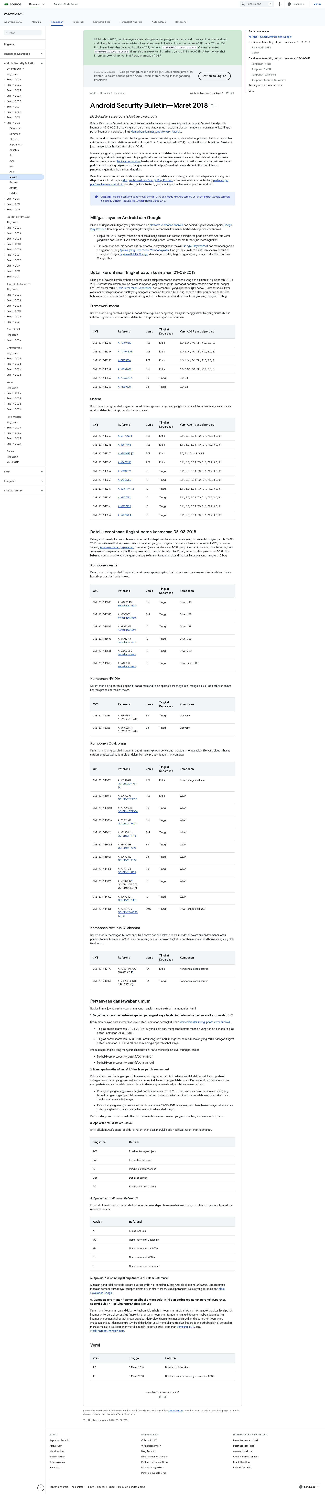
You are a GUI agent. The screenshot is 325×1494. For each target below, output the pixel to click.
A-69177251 (124, 497)
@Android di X (149, 1440)
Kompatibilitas (102, 21)
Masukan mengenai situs (131, 1487)
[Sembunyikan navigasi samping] (40, 1488)
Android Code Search (66, 4)
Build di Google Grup (152, 1467)
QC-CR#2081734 (127, 783)
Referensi (181, 21)
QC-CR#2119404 (127, 823)
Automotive (159, 21)
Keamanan (57, 21)
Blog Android (148, 1451)
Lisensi (101, 1487)
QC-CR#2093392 (127, 799)
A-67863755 (124, 479)
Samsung (182, 1327)
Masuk (317, 4)
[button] (20, 54)
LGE (191, 1327)
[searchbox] (22, 32)
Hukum (90, 1487)
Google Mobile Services (245, 1456)
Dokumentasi (14, 13)
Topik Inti (78, 21)
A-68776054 (125, 435)
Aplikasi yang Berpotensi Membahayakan (144, 250)
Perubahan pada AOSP (146, 55)
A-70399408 (125, 351)
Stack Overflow (241, 1462)
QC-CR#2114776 (127, 835)
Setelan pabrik (57, 1462)
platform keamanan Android (166, 225)
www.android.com (243, 1451)
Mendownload (57, 1451)
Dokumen (34, 4)
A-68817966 (124, 444)
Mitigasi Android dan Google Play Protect (148, 180)
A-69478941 (124, 462)
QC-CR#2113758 (127, 872)
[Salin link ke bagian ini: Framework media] (122, 306)
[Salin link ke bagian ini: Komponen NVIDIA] (123, 679)
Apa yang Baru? (13, 21)
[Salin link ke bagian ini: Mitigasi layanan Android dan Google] (164, 218)
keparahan (145, 288)
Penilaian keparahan (128, 161)
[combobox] (257, 4)
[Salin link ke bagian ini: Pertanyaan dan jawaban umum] (153, 1001)
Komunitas (77, 1487)
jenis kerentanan (127, 288)
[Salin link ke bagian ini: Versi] (103, 1345)
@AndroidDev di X (151, 1445)
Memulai (37, 21)
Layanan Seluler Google (134, 254)
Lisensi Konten (175, 1410)
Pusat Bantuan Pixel (243, 1445)
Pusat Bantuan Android (245, 1440)
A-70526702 (125, 378)
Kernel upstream (127, 605)
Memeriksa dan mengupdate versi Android (156, 131)
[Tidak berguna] (232, 93)
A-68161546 (124, 488)
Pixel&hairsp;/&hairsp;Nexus (107, 1331)
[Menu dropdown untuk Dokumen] (45, 4)
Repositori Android (59, 1440)
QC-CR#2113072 (127, 860)
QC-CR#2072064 (128, 811)
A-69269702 (124, 369)
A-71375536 (124, 360)
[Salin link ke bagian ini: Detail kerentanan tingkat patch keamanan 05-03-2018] (199, 532)
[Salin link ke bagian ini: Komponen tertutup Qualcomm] (143, 928)
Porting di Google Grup (153, 1472)
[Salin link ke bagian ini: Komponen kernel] (121, 566)
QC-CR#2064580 (128, 912)
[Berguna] (227, 93)
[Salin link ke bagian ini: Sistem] (104, 399)
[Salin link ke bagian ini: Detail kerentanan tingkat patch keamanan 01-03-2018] (199, 273)
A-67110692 (124, 471)
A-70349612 (124, 342)
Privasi (111, 1487)
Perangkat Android (131, 21)
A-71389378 (124, 386)
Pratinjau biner (57, 1456)
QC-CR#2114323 (127, 848)
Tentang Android (59, 1487)
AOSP (93, 93)
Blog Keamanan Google (154, 1456)
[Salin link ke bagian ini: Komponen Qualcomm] (129, 744)
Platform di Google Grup (154, 1462)
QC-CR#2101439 (127, 900)
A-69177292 (124, 506)
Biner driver (56, 1467)
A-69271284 (124, 515)
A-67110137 (124, 453)
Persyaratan (56, 1445)
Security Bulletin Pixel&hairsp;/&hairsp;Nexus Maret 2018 (134, 200)
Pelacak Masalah (242, 1467)
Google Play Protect (195, 246)
